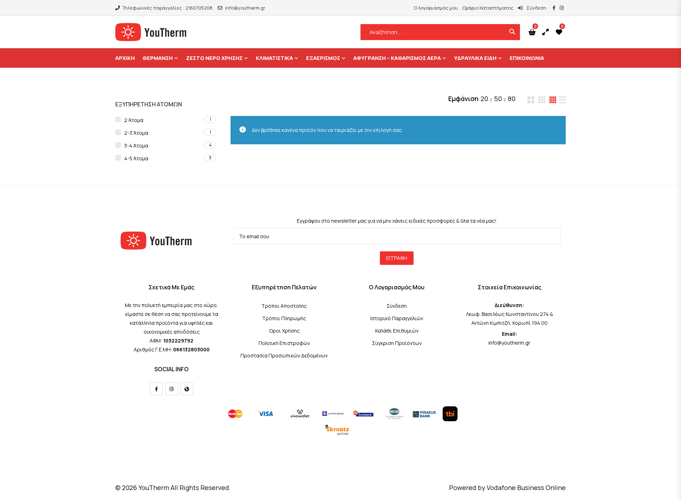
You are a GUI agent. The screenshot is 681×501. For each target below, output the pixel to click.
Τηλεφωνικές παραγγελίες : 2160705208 (167, 8)
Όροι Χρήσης (284, 330)
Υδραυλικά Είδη (475, 58)
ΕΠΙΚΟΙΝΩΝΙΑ (527, 58)
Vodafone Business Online (526, 487)
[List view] (562, 99)
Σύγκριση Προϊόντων (397, 343)
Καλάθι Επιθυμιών (397, 330)
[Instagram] (171, 389)
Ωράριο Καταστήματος (488, 8)
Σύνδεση (535, 8)
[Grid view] (530, 99)
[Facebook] (156, 389)
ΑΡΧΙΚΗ (125, 58)
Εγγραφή (396, 258)
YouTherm (153, 487)
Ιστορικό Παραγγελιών (396, 318)
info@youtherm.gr (245, 8)
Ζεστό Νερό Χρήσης (214, 58)
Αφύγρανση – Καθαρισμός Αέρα (397, 58)
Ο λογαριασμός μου (436, 8)
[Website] (187, 389)
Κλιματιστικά (274, 58)
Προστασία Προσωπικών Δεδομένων (284, 355)
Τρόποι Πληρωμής (284, 318)
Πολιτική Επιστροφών (284, 343)
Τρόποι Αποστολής (284, 305)
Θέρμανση (158, 58)
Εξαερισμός (323, 58)
